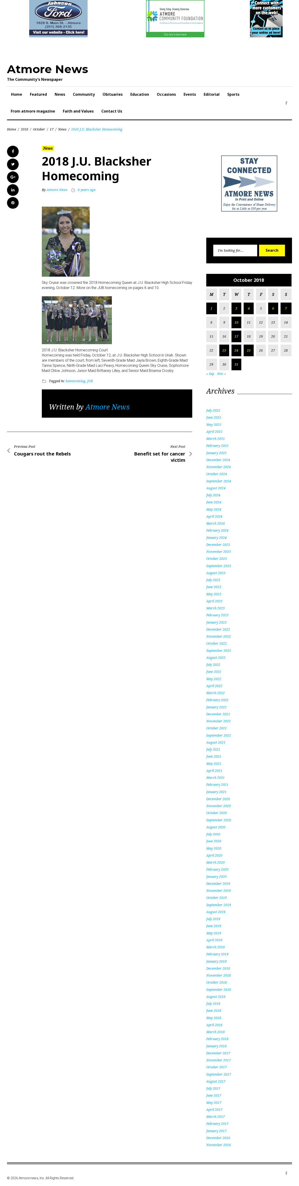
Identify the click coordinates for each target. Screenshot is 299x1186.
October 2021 (216, 728)
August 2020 (215, 827)
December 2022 (218, 629)
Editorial (212, 94)
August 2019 (215, 912)
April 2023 (214, 601)
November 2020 (218, 806)
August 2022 (215, 657)
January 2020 (216, 876)
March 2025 (215, 438)
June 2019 (213, 926)
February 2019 (217, 954)
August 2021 (215, 742)
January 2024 (216, 537)
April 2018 (214, 1025)
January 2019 (216, 961)
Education (139, 94)
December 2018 (218, 968)
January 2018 (216, 1046)
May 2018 (213, 1018)
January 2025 (216, 453)
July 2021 (213, 749)
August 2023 (215, 573)
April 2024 (214, 516)
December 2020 (218, 799)
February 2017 (217, 1123)
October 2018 (216, 982)
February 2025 (217, 445)
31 (236, 364)
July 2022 (213, 664)
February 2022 (217, 700)
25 (249, 350)
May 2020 (213, 848)
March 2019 (215, 947)
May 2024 (213, 509)
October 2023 (216, 558)
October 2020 (216, 813)
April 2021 (214, 770)
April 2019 (214, 940)
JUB (90, 381)
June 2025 (213, 417)
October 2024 (216, 474)
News (60, 94)
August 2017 (215, 1081)
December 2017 (218, 1053)
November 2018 (218, 975)
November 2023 (218, 551)
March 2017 (215, 1116)
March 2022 (215, 693)
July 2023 (213, 580)
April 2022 (214, 686)
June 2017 (213, 1095)
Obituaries (113, 94)
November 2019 (218, 890)
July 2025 (213, 410)
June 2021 (213, 756)
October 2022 (216, 643)
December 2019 (218, 883)
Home (16, 94)
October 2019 (216, 897)
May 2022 (213, 679)
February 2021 (217, 784)
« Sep (210, 373)
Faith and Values (78, 111)
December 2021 (218, 714)
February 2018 (217, 1039)
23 (224, 350)
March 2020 (215, 862)
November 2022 (218, 636)
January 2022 (216, 707)
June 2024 (213, 502)
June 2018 (213, 1010)
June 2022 (213, 671)
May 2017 (213, 1102)
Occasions (166, 94)
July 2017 (213, 1088)
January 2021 (216, 792)
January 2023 (216, 622)
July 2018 (213, 1003)
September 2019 (218, 905)
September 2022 (218, 650)
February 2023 (217, 615)
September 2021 (218, 735)
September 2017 (218, 1074)
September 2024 (218, 481)
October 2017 (216, 1067)
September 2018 (218, 989)
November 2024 (218, 467)
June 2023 (213, 587)
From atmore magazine (33, 111)
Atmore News (47, 69)
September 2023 (218, 566)
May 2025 (213, 424)
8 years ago (87, 189)
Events (190, 94)
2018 (24, 129)
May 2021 (213, 763)
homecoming (75, 381)
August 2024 (215, 488)
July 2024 (213, 495)
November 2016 (218, 1145)
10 (236, 322)
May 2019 (213, 933)
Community (84, 94)
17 (51, 129)
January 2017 (216, 1131)
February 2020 (217, 869)
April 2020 (214, 855)
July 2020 (213, 834)
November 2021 (218, 721)
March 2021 (215, 777)
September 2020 (218, 820)
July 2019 (213, 919)
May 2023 (213, 594)
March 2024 (215, 523)
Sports (233, 94)
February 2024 (217, 530)
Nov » (221, 373)
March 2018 (215, 1032)
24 (236, 350)
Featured (38, 94)
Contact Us (111, 111)
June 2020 (213, 841)
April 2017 (214, 1109)
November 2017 (218, 1060)
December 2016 (218, 1138)
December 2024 (218, 460)
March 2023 (215, 608)
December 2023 (218, 544)
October (39, 129)
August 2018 (215, 996)
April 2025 (214, 431)
